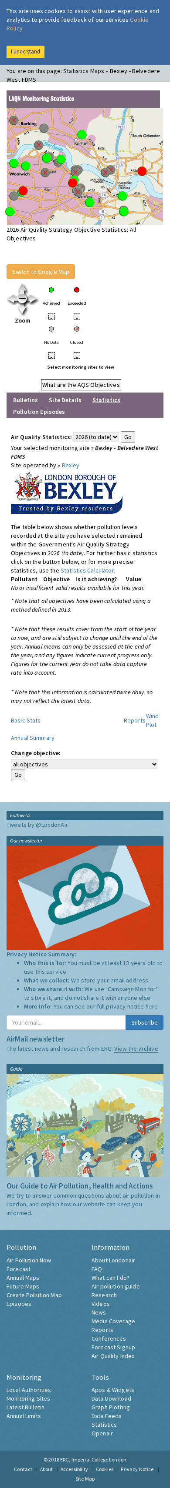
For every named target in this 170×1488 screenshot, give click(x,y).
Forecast (19, 1269)
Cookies (104, 1469)
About (46, 1469)
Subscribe (144, 1022)
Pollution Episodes (39, 412)
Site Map (85, 1478)
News (99, 1312)
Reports (135, 720)
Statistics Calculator (87, 570)
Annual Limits (24, 1416)
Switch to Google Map (40, 272)
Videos (101, 1304)
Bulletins (25, 400)
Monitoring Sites (28, 1398)
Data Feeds (107, 1416)
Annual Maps (23, 1278)
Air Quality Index (113, 1356)
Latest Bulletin (25, 1407)
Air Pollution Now (29, 1260)
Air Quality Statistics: (41, 437)
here (152, 1006)
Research (104, 1295)
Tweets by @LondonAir (37, 825)
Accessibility (74, 1469)
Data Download (111, 1398)
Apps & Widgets (113, 1390)
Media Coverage (113, 1321)
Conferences (109, 1338)
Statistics (104, 1424)
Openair (102, 1433)
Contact (23, 1469)
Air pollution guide (116, 1286)
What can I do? (110, 1278)
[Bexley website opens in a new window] (66, 491)
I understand (25, 51)
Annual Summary (32, 738)
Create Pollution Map (34, 1295)
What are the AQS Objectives (81, 385)
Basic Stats (26, 720)
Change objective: (36, 753)
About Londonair (113, 1260)
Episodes (19, 1304)
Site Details (65, 400)
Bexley (71, 465)
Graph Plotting (111, 1407)
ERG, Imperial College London (93, 1459)
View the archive (136, 1048)
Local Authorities (29, 1390)
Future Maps (23, 1286)
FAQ (97, 1269)
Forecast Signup (113, 1347)
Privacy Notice (137, 1469)
